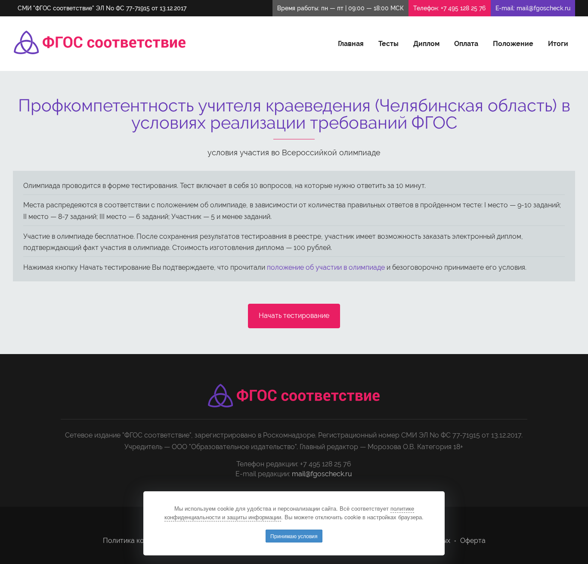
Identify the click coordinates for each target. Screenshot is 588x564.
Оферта (473, 540)
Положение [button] (513, 44)
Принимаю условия (294, 535)
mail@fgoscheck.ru (543, 8)
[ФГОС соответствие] (100, 42)
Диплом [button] (426, 44)
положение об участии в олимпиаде (326, 267)
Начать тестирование (294, 315)
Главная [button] (351, 44)
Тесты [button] (388, 44)
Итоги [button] (558, 44)
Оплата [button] (466, 44)
